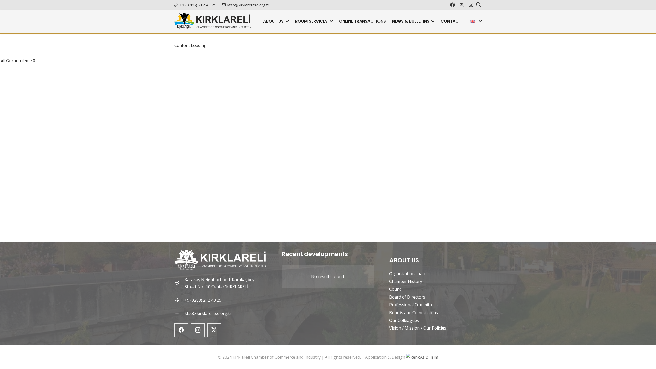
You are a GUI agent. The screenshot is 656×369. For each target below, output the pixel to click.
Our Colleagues (404, 320)
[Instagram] (471, 4)
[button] (286, 21)
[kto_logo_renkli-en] (212, 21)
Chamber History (405, 281)
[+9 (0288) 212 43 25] (179, 300)
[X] (461, 4)
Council (396, 289)
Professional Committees (413, 305)
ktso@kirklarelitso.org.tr (207, 313)
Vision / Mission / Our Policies (417, 328)
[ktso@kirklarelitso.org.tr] (179, 313)
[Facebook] (452, 4)
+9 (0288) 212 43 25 (202, 300)
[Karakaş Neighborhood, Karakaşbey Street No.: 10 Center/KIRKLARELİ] (179, 283)
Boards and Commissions (413, 312)
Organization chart (407, 273)
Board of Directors (407, 297)
